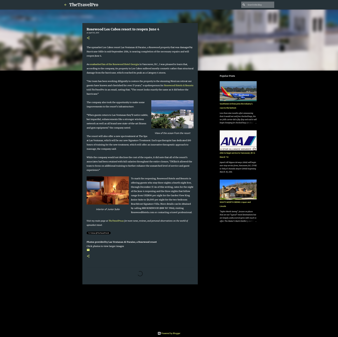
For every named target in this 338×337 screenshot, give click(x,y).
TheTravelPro (83, 4)
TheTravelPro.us (116, 220)
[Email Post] (88, 251)
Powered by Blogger (170, 333)
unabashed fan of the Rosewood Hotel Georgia (114, 64)
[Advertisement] (140, 306)
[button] (88, 38)
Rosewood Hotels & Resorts (178, 85)
